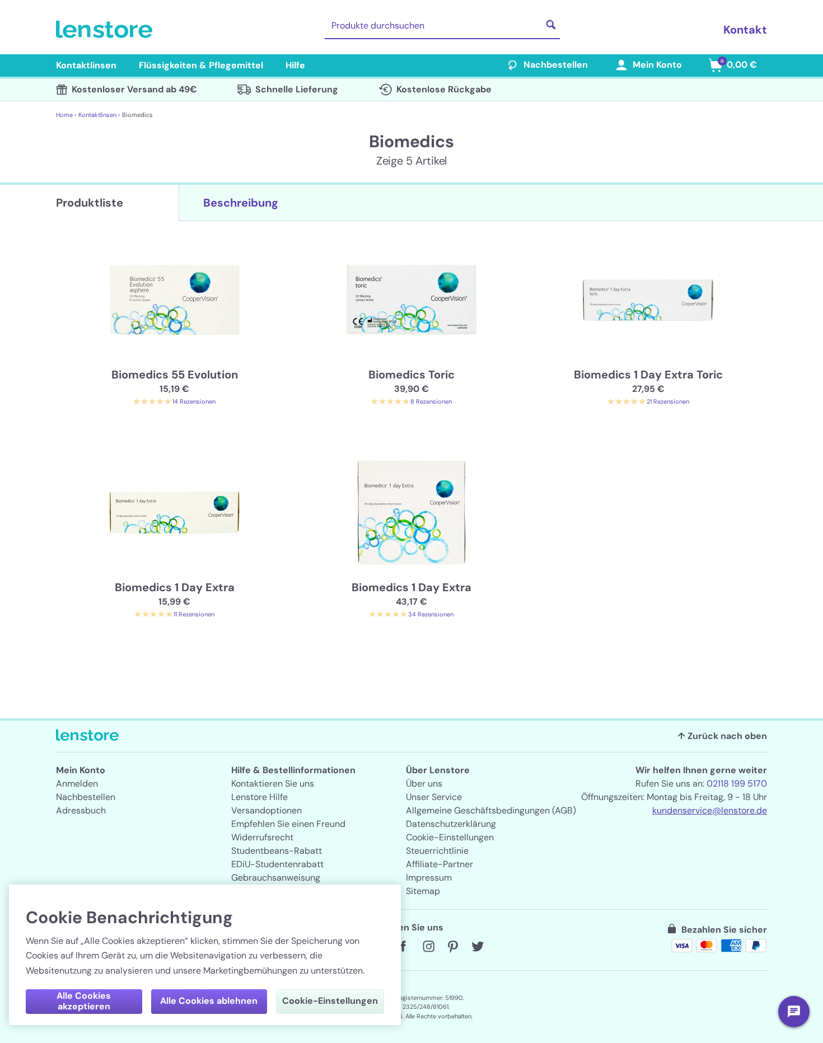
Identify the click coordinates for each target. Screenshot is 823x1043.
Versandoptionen (266, 810)
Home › (66, 115)
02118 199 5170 (737, 783)
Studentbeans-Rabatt (276, 851)
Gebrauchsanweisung (275, 877)
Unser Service (434, 797)
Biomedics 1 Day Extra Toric (648, 374)
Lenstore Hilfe (259, 797)
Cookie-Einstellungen (450, 837)
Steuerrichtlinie (437, 851)
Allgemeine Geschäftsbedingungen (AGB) (491, 810)
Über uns (424, 783)
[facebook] (403, 946)
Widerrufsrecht (262, 837)
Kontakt (745, 29)
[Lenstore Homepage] (106, 30)
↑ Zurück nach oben (722, 736)
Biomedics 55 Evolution (174, 374)
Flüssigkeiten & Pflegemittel (201, 65)
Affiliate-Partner (439, 864)
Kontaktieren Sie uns (272, 783)
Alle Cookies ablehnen (209, 1001)
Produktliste (89, 202)
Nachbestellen (555, 65)
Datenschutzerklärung (451, 824)
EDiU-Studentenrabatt (277, 864)
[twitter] (477, 946)
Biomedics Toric (411, 374)
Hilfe (295, 65)
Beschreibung (240, 202)
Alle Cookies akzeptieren (84, 1001)
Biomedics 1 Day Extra (175, 587)
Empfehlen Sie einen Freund (288, 824)
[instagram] (428, 946)
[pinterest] (453, 946)
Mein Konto (657, 65)
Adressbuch (81, 810)
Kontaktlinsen (86, 65)
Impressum (429, 877)
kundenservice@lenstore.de (709, 810)
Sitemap (423, 891)
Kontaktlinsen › (99, 115)
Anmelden (77, 783)
